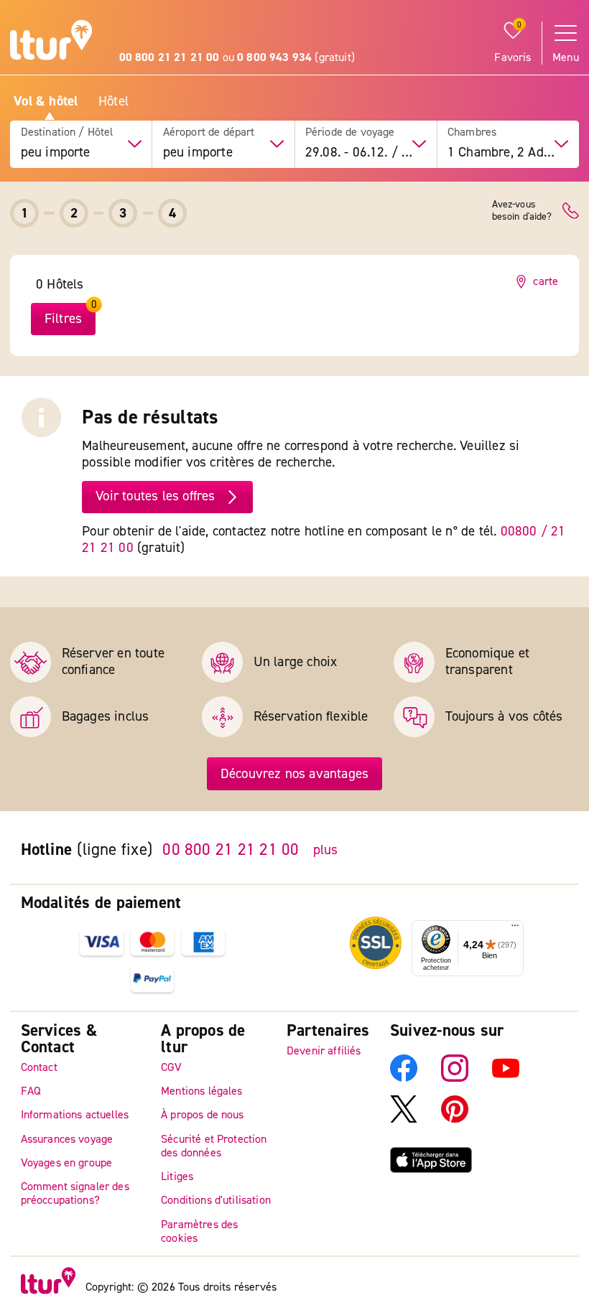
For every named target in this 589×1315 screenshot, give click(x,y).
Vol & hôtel (46, 101)
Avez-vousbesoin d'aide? (522, 211)
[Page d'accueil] (51, 42)
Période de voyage (350, 132)
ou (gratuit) (237, 57)
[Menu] (515, 928)
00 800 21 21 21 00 (230, 849)
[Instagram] (454, 1078)
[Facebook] (403, 1078)
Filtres (63, 318)
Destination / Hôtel (67, 132)
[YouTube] (505, 1078)
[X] (403, 1120)
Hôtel (113, 101)
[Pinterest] (454, 1120)
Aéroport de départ (209, 132)
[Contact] (570, 210)
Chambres (471, 132)
